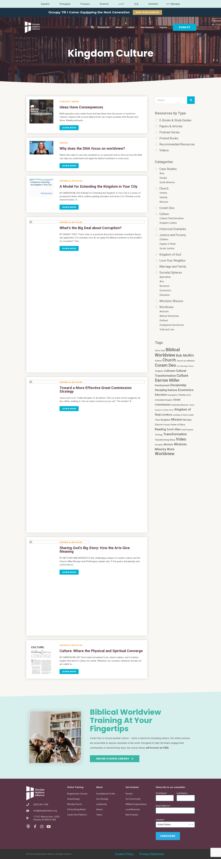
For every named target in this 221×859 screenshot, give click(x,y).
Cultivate (169, 370)
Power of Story (177, 424)
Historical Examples (172, 229)
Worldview (166, 307)
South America (167, 182)
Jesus (191, 405)
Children (164, 239)
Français (85, 4)
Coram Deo (166, 208)
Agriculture (165, 277)
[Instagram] (42, 826)
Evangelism (173, 395)
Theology (159, 435)
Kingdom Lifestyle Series (164, 410)
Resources (103, 27)
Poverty (166, 425)
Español (45, 4)
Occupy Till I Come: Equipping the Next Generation (89, 12)
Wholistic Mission (171, 301)
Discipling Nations (166, 390)
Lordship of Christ (180, 415)
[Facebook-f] (35, 826)
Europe (163, 177)
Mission (164, 201)
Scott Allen (174, 429)
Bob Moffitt (185, 355)
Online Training (75, 787)
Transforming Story (165, 439)
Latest (131, 27)
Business (164, 286)
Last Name (182, 793)
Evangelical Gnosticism (172, 325)
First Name (161, 793)
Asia (162, 173)
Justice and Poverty (172, 235)
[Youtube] (48, 826)
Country (159, 820)
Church (164, 188)
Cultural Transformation (172, 218)
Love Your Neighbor (172, 260)
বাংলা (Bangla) (173, 4)
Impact (163, 27)
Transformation (175, 434)
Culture (164, 214)
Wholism (168, 444)
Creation (159, 371)
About (118, 27)
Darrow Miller (167, 380)
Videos (64, 142)
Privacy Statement (152, 854)
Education (165, 295)
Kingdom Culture (168, 222)
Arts (162, 281)
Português (65, 4)
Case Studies (168, 169)
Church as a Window (186, 361)
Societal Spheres (170, 272)
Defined (164, 320)
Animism (164, 311)
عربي (121, 3)
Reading (160, 429)
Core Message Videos (185, 366)
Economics (165, 290)
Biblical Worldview (169, 316)
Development (162, 385)
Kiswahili (153, 4)
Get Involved (146, 27)
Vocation (159, 445)
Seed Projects (187, 430)
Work (170, 449)
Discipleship (178, 385)
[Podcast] (28, 826)
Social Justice (167, 248)
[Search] (191, 100)
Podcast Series (69, 101)
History (163, 192)
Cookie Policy (124, 854)
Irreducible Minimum (179, 405)
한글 (136, 4)
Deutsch (104, 4)
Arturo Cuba (160, 351)
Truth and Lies (167, 329)
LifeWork (166, 414)
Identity (163, 197)
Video (181, 439)
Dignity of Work (168, 243)
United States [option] (164, 824)
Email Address (162, 806)
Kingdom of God (170, 254)
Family (182, 395)
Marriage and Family (172, 266)
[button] (92, 27)
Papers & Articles (71, 180)
